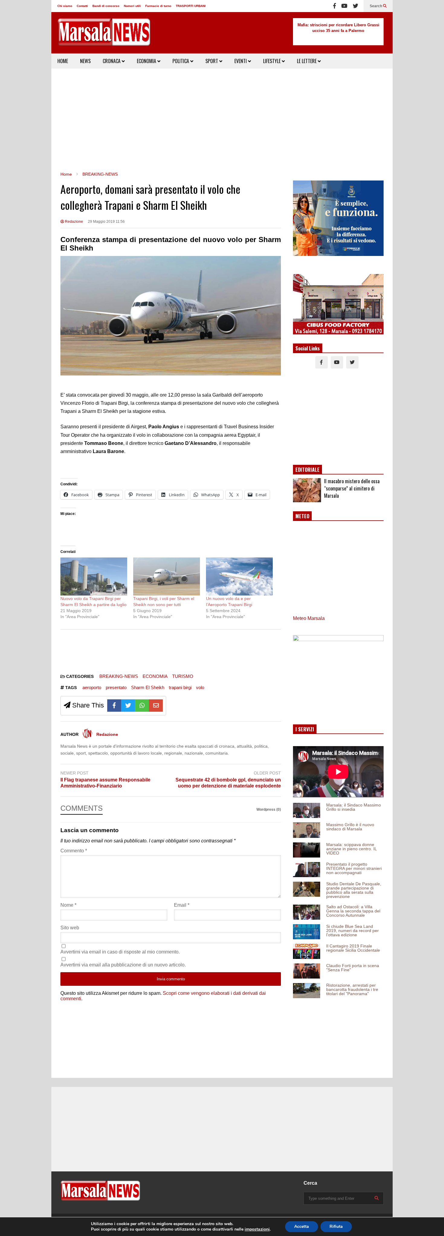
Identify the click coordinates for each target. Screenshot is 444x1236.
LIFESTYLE (272, 61)
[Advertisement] (222, 120)
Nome (68, 905)
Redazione (73, 221)
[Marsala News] (104, 35)
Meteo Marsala (309, 618)
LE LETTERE (307, 61)
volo (200, 687)
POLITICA (181, 61)
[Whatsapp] (142, 705)
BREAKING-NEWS (118, 676)
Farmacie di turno (158, 6)
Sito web (69, 927)
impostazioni (257, 1229)
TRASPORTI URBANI (191, 6)
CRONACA (112, 61)
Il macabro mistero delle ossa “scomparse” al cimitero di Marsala (352, 488)
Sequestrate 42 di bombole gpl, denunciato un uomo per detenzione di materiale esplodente (228, 783)
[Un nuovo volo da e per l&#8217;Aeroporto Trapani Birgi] (239, 576)
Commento (73, 850)
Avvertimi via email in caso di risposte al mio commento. (120, 951)
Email (181, 905)
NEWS (85, 61)
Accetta (301, 1226)
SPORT (212, 61)
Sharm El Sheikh (147, 687)
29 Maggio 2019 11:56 (106, 221)
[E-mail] (156, 705)
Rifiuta (336, 1226)
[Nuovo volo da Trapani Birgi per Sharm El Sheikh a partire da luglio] (93, 576)
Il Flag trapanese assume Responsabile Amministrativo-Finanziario (105, 783)
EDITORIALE (307, 469)
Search (376, 6)
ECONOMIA (147, 61)
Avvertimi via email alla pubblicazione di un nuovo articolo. (123, 964)
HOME (62, 61)
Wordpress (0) (268, 809)
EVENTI (241, 61)
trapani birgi (180, 687)
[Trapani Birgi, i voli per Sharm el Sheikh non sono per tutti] (166, 576)
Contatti (82, 6)
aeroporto (91, 687)
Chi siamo (64, 6)
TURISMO (182, 676)
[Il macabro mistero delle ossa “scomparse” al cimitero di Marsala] (307, 490)
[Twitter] (355, 6)
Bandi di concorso (105, 6)
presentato (116, 687)
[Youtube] (344, 6)
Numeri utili (132, 6)
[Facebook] (334, 6)
